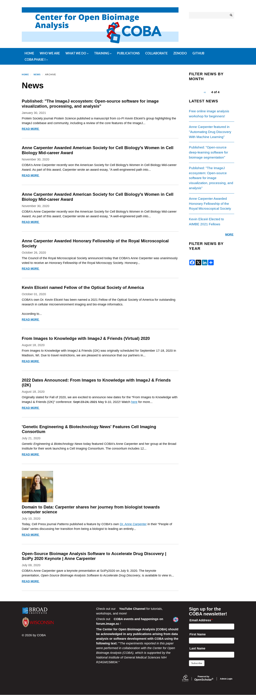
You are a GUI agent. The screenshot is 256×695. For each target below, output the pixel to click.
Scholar (203, 678)
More (229, 234)
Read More (31, 128)
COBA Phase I (35, 59)
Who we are (50, 53)
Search (230, 15)
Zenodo (180, 53)
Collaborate (156, 53)
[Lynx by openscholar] (188, 679)
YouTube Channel (132, 609)
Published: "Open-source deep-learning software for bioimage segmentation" (208, 152)
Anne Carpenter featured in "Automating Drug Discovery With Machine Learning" (210, 132)
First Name (197, 634)
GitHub (198, 53)
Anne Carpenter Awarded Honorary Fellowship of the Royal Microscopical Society (210, 204)
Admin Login (226, 679)
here (134, 402)
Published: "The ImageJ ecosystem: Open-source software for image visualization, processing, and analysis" (211, 178)
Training (102, 53)
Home (29, 53)
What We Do (76, 53)
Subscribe (196, 663)
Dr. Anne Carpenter (133, 524)
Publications (128, 53)
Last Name (197, 648)
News (37, 74)
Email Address (200, 620)
